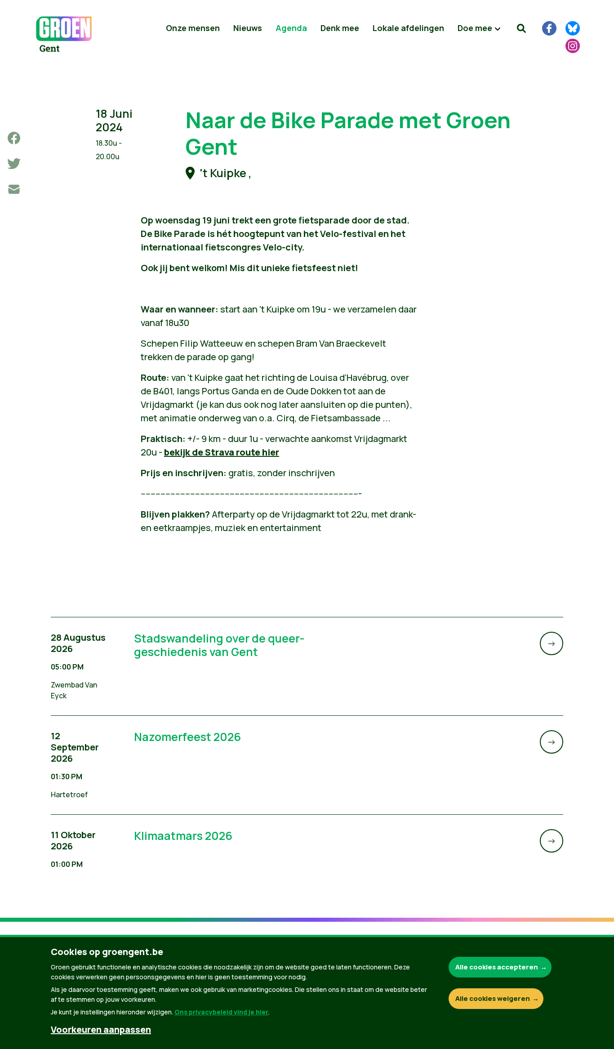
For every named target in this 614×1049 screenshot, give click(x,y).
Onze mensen (193, 27)
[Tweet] (13, 163)
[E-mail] (13, 189)
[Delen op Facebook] (13, 138)
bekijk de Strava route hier (221, 452)
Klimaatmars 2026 (183, 836)
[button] (521, 28)
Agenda (291, 27)
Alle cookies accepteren (496, 967)
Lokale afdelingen (408, 27)
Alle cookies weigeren (492, 998)
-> (551, 643)
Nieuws (247, 27)
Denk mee (339, 27)
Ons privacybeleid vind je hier (221, 1012)
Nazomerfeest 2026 (187, 737)
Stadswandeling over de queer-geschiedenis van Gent (219, 645)
